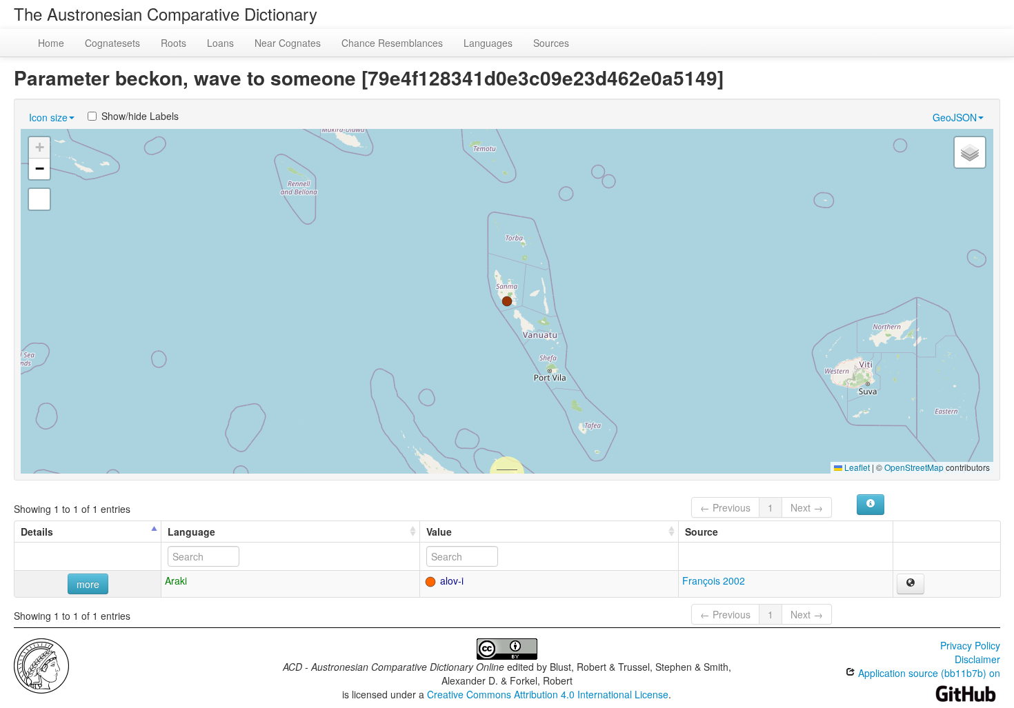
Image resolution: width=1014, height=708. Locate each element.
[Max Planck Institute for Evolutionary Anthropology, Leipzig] (41, 664)
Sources (551, 43)
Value (439, 531)
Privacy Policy (970, 645)
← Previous (725, 507)
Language (191, 531)
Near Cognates (288, 43)
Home (51, 43)
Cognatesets (112, 43)
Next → (807, 507)
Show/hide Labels (140, 116)
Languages (488, 43)
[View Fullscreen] (39, 199)
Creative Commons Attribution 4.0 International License (547, 694)
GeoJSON (955, 117)
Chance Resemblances (392, 43)
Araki (176, 580)
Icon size (48, 117)
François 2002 (713, 580)
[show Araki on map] (910, 584)
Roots (173, 43)
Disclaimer (977, 659)
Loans (220, 43)
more (88, 584)
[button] (507, 301)
